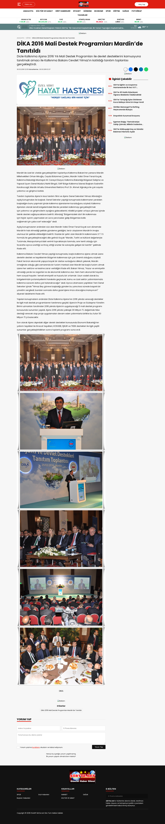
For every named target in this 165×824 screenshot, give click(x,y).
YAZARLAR (82, 15)
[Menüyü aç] (19, 4)
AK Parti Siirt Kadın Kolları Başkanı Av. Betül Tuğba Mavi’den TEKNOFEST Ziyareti (64, 28)
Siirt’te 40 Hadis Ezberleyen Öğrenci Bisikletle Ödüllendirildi (127, 93)
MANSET (64, 794)
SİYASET (77, 11)
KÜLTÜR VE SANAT (44, 11)
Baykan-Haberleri (23, 798)
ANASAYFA (28, 11)
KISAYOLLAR (67, 789)
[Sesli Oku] (125, 69)
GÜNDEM (87, 11)
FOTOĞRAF (137, 11)
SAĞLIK (125, 11)
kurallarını (36, 747)
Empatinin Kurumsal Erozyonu (126, 116)
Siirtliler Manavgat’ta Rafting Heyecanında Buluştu (126, 108)
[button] (23, 26)
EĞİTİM (116, 11)
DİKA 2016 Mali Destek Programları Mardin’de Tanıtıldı (61, 710)
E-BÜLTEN (111, 789)
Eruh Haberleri (43, 794)
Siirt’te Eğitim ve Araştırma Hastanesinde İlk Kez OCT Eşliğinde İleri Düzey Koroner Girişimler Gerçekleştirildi (125, 86)
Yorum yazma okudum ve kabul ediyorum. (41, 747)
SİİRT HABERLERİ (62, 11)
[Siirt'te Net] (84, 4)
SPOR (108, 11)
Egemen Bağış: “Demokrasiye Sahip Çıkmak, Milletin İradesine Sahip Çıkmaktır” (127, 123)
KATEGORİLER (24, 789)
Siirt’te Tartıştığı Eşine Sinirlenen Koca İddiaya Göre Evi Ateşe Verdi (128, 100)
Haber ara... (28, 4)
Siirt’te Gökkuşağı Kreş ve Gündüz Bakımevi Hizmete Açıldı (128, 130)
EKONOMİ (98, 11)
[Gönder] (145, 796)
